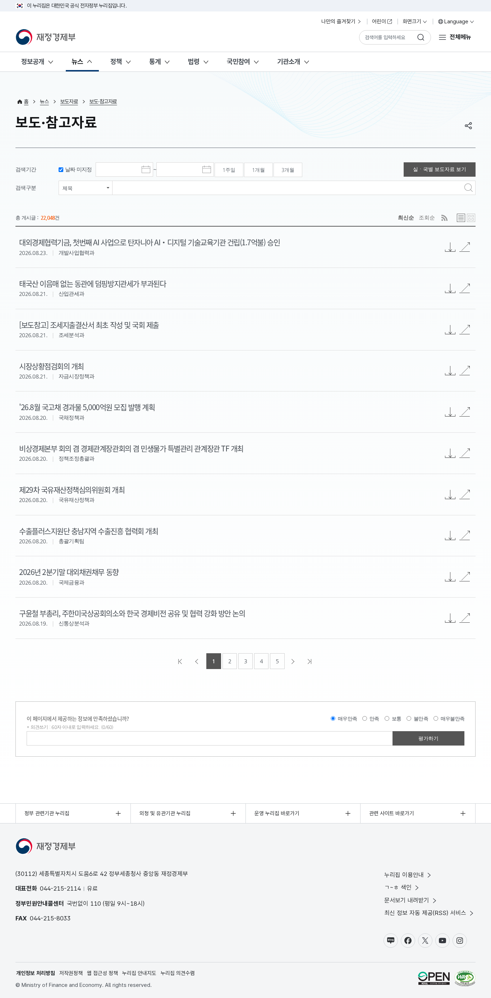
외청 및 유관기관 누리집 (165, 813)
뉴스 (77, 61)
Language (456, 21)
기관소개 (288, 61)
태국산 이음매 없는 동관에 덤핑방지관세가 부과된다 (92, 283)
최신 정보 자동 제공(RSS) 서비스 (425, 912)
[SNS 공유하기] (468, 126)
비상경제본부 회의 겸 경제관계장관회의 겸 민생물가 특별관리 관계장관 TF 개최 (131, 448)
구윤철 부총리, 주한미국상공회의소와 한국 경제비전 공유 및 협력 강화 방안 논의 (132, 613)
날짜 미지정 (78, 169)
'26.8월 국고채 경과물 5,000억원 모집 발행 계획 (87, 406)
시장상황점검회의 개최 (51, 366)
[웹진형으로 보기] (471, 217)
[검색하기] (421, 37)
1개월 (258, 170)
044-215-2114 (60, 888)
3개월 (287, 170)
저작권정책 (71, 973)
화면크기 (412, 21)
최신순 (406, 217)
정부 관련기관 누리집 (46, 813)
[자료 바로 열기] (465, 247)
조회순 (427, 217)
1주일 (228, 170)
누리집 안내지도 (139, 973)
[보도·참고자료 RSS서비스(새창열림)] (444, 217)
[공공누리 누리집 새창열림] (434, 979)
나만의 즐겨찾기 (338, 21)
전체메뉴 (460, 37)
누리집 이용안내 (404, 874)
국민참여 (238, 61)
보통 (396, 718)
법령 (193, 61)
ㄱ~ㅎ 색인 (398, 887)
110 (95, 903)
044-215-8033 (50, 918)
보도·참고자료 (103, 101)
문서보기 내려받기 (406, 900)
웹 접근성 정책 (102, 973)
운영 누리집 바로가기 (276, 813)
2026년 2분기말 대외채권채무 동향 (69, 571)
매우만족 (347, 718)
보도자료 (69, 101)
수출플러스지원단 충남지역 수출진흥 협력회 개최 (88, 530)
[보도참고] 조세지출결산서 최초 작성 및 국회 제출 (89, 324)
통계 (155, 61)
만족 (374, 718)
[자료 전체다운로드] (450, 247)
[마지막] (310, 661)
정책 (116, 61)
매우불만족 (452, 718)
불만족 (421, 718)
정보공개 (32, 61)
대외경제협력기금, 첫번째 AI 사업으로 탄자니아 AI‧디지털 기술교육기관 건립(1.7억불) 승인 (149, 242)
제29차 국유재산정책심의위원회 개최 (71, 489)
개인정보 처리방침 (35, 973)
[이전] (197, 661)
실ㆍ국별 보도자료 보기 (439, 169)
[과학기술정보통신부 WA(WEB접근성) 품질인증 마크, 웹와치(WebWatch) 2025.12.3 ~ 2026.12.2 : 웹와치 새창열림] (465, 979)
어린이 (379, 21)
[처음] (180, 661)
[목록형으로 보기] (460, 217)
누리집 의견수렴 (178, 973)
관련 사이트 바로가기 (391, 813)
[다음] (293, 661)
